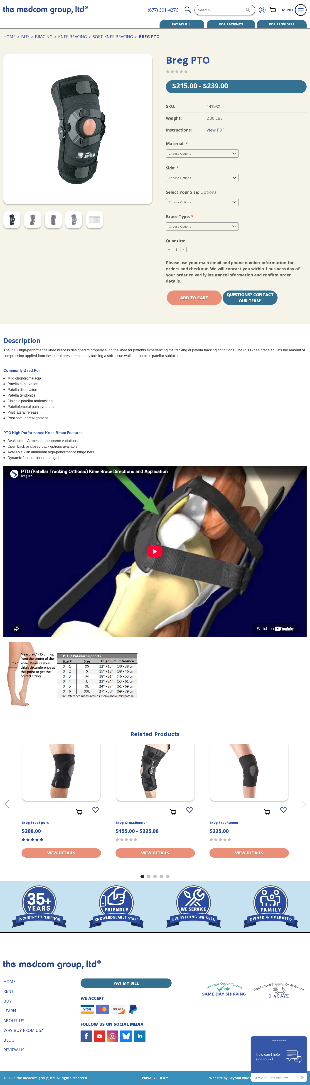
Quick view (61, 767)
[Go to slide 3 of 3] (155, 876)
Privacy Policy (155, 1077)
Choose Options (61, 776)
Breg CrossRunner (131, 822)
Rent (8, 991)
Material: (184, 143)
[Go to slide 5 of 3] (168, 876)
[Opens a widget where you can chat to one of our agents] (278, 1059)
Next (303, 804)
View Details (61, 853)
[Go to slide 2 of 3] (148, 876)
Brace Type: (187, 216)
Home (9, 981)
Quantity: (175, 240)
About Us (13, 1020)
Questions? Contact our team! (250, 297)
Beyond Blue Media (244, 1077)
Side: (180, 168)
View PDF (215, 130)
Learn (9, 1010)
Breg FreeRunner (224, 822)
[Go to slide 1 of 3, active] (142, 876)
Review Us (14, 1050)
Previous (6, 804)
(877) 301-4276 (163, 10)
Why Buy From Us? (23, 1030)
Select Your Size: (192, 192)
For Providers (282, 24)
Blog (9, 1040)
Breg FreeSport (35, 822)
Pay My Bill (182, 24)
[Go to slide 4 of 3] (161, 876)
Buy (7, 1001)
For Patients (231, 24)
